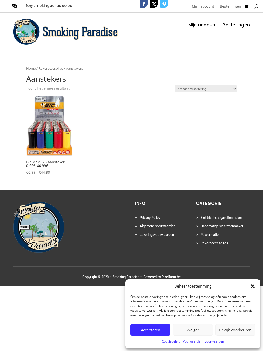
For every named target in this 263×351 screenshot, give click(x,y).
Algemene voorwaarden (157, 226)
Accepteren (150, 329)
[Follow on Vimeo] (164, 4)
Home (31, 68)
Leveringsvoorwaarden (157, 234)
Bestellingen (230, 7)
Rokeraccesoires (51, 68)
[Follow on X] (154, 4)
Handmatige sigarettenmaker (222, 226)
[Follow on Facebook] (144, 4)
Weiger (193, 329)
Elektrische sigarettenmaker (221, 217)
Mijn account (203, 7)
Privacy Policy (150, 217)
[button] (252, 286)
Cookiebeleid (171, 341)
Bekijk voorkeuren (235, 329)
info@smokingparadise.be (47, 5)
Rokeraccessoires (214, 243)
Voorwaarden (192, 341)
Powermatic (210, 234)
